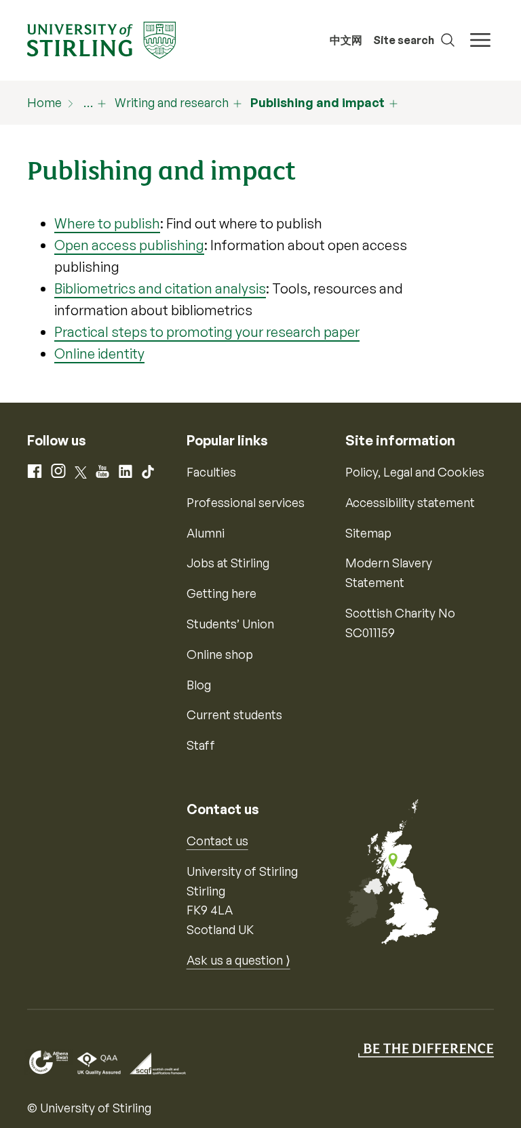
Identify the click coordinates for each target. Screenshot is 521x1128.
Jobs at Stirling (228, 562)
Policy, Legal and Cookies (414, 471)
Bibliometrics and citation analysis (160, 288)
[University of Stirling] (101, 38)
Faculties (211, 471)
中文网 (346, 40)
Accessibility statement (410, 502)
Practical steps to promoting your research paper (207, 331)
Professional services (246, 502)
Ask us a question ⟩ (238, 959)
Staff (201, 745)
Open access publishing (129, 245)
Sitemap (368, 532)
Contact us (217, 840)
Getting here (221, 593)
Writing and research (172, 102)
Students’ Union (230, 623)
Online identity (99, 353)
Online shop (220, 654)
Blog (199, 684)
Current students (234, 714)
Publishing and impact (317, 102)
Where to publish (107, 223)
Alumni (206, 532)
